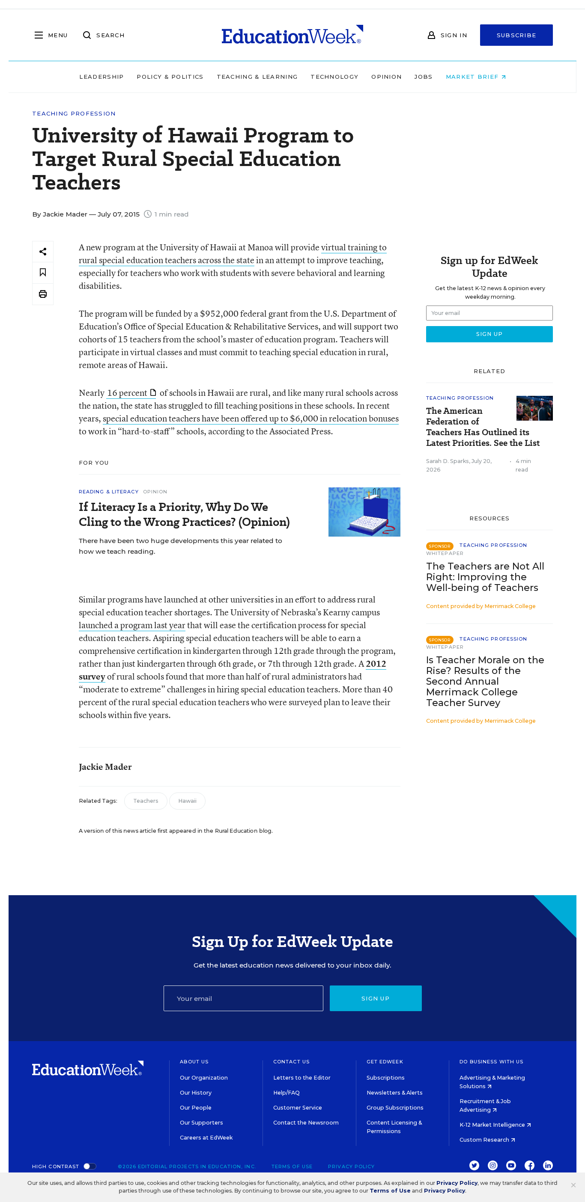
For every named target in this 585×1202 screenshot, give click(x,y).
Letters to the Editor (302, 1077)
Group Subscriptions (395, 1107)
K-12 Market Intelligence (493, 1125)
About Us (194, 1062)
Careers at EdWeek (206, 1137)
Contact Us (291, 1062)
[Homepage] (292, 35)
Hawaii (187, 801)
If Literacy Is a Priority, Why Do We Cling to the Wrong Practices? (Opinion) (184, 514)
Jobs (424, 76)
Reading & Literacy (109, 492)
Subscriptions (386, 1077)
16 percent (127, 392)
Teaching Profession (74, 113)
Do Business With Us (491, 1062)
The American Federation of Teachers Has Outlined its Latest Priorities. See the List (483, 427)
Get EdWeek (385, 1062)
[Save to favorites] (43, 272)
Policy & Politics (170, 76)
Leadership (101, 76)
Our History (196, 1092)
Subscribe (517, 35)
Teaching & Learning (257, 76)
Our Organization (204, 1077)
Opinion (386, 76)
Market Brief (473, 76)
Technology (334, 76)
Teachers (145, 801)
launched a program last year (132, 625)
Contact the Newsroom (306, 1122)
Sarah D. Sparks (447, 461)
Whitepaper (445, 553)
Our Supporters (201, 1122)
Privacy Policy (351, 1166)
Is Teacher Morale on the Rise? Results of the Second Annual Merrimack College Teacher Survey (485, 681)
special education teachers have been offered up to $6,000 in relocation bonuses (251, 418)
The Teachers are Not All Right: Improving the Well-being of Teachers (485, 577)
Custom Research (485, 1140)
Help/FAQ (286, 1092)
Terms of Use (292, 1166)
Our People (196, 1107)
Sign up (375, 998)
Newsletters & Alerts (395, 1092)
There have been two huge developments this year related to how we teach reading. (180, 546)
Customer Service (297, 1107)
